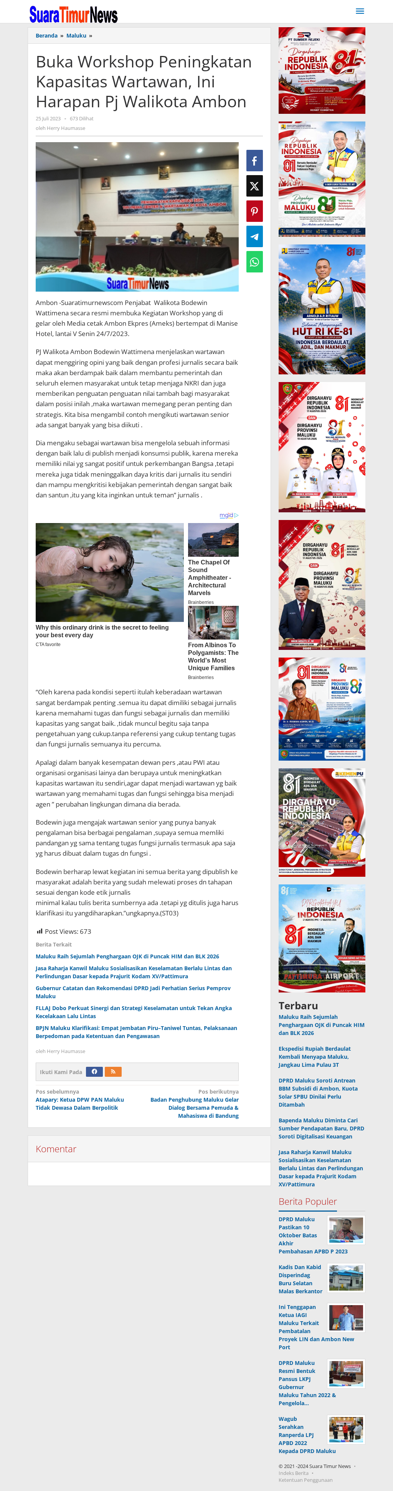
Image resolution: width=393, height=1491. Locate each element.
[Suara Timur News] (74, 13)
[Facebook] (94, 1072)
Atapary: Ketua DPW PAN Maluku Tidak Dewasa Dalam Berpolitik (80, 1099)
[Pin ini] (254, 211)
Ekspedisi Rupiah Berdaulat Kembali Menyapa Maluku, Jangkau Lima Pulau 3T (315, 1056)
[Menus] (360, 11)
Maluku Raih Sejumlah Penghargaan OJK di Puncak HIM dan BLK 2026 (127, 956)
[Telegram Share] (254, 236)
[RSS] (113, 1072)
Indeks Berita (294, 1473)
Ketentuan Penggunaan (306, 1479)
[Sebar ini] (254, 160)
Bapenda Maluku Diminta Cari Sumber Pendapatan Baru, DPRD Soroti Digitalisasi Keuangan (321, 1128)
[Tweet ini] (254, 186)
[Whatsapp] (254, 261)
